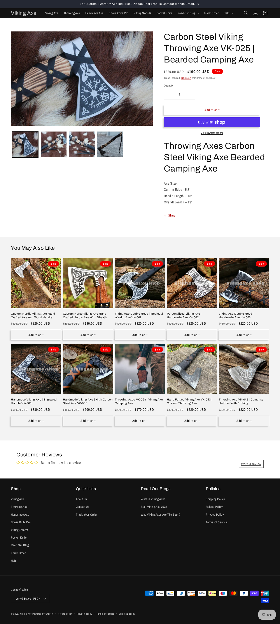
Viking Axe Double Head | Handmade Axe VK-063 (236, 315)
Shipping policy (127, 613)
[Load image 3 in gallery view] (82, 144)
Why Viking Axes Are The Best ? (160, 515)
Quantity (168, 85)
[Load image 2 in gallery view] (53, 144)
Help (13, 561)
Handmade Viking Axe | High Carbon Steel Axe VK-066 (88, 401)
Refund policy (65, 613)
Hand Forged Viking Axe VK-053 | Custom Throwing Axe (189, 401)
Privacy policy (84, 613)
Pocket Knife (18, 537)
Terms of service (105, 613)
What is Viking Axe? (153, 499)
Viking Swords (20, 530)
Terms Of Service (217, 522)
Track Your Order (86, 515)
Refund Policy (214, 507)
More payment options (212, 133)
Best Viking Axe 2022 (154, 507)
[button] (188, 13)
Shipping (186, 78)
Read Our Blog (20, 545)
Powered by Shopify (43, 613)
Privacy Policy (215, 515)
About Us (81, 499)
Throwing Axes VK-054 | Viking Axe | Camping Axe (139, 401)
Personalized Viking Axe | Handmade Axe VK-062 (184, 315)
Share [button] (171, 215)
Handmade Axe (20, 515)
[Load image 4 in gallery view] (110, 144)
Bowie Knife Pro (21, 522)
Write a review (251, 463)
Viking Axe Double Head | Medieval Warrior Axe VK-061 (139, 315)
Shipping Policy (215, 499)
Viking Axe (17, 499)
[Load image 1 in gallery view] (25, 144)
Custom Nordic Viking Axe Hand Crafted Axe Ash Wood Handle (33, 315)
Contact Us (82, 507)
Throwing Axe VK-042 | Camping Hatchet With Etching (240, 401)
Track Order (18, 553)
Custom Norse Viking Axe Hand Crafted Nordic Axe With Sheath (85, 315)
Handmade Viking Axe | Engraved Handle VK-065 (34, 401)
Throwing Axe (19, 507)
